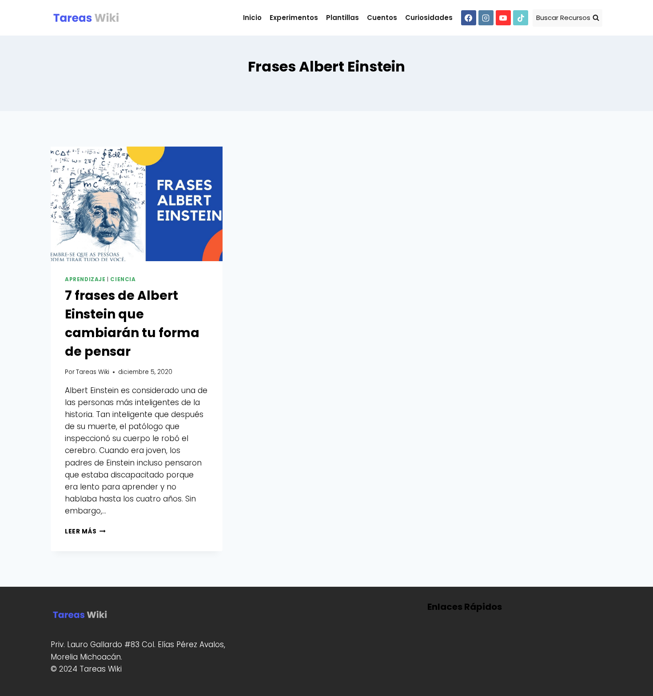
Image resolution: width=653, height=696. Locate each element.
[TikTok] (520, 17)
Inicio (252, 17)
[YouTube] (503, 17)
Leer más (85, 531)
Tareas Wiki (92, 372)
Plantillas (342, 17)
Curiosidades (429, 17)
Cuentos (382, 17)
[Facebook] (468, 17)
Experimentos (294, 17)
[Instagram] (486, 17)
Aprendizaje (85, 279)
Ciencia (122, 279)
